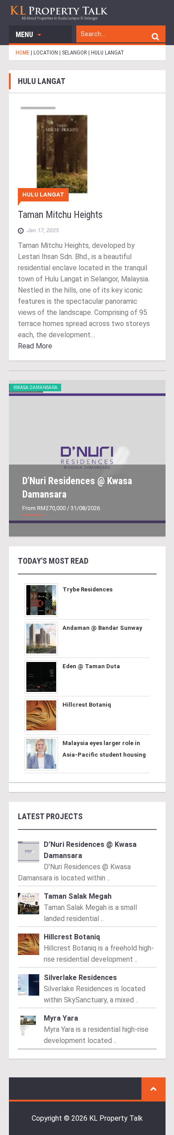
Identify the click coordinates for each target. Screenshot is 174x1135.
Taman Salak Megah (78, 896)
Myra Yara (61, 1018)
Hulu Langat (43, 194)
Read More (35, 346)
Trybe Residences (87, 589)
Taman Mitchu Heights (60, 214)
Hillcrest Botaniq (86, 704)
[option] (87, 458)
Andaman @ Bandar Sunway (102, 627)
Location (45, 52)
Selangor (74, 52)
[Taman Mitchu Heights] (87, 153)
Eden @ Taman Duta (91, 666)
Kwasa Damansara (35, 387)
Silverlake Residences (80, 977)
